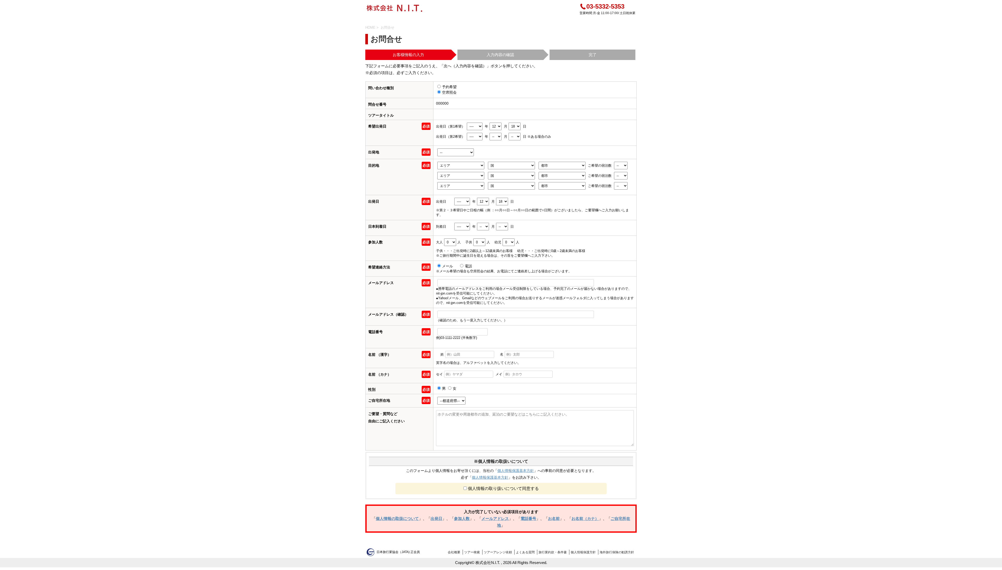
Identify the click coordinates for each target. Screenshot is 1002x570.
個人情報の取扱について (397, 518)
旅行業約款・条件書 (553, 552)
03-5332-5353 (605, 6)
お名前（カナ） (585, 518)
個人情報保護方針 (583, 552)
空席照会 (449, 92)
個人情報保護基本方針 (515, 471)
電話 (468, 266)
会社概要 (454, 552)
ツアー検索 (472, 552)
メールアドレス (495, 518)
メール (448, 266)
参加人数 (462, 518)
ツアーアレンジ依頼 (498, 552)
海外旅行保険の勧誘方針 (617, 552)
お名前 (554, 518)
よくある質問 (525, 552)
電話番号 (528, 518)
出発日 (436, 518)
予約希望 (449, 87)
